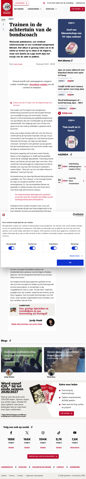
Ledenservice (80, 3)
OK (70, 262)
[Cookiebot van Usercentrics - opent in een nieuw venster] (74, 214)
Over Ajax (50, 9)
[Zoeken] (44, 3)
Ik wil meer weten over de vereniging (60, 3)
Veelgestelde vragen (41, 467)
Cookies (20, 476)
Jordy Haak (18, 64)
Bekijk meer (67, 113)
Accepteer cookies (38, 85)
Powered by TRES (78, 476)
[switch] (32, 248)
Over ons (22, 467)
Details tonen (74, 256)
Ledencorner (33, 9)
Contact (60, 467)
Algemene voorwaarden (34, 476)
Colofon (3, 476)
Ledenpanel (75, 467)
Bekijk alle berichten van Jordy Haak (26, 324)
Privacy (12, 476)
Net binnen (18, 9)
